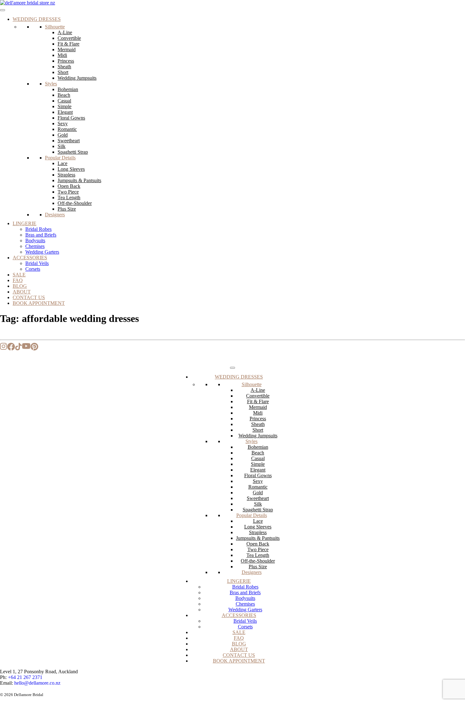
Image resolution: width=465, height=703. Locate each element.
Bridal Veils (37, 263)
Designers (55, 214)
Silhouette (55, 26)
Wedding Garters (42, 252)
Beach (64, 95)
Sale (19, 274)
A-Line (65, 32)
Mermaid (67, 49)
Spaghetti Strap (73, 152)
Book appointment (39, 303)
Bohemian (68, 89)
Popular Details (60, 157)
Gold (63, 135)
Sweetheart (69, 140)
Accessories (30, 257)
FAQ (18, 280)
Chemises (35, 246)
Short (63, 72)
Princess (66, 61)
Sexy (63, 123)
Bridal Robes (38, 229)
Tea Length (69, 197)
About (22, 291)
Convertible (69, 38)
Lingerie (24, 223)
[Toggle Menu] (2, 10)
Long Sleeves (71, 169)
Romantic (67, 129)
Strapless (66, 174)
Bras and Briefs (40, 234)
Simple (64, 106)
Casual (64, 100)
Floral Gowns (71, 117)
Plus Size (67, 209)
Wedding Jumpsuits (77, 78)
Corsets (32, 269)
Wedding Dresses (37, 19)
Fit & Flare (68, 43)
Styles (51, 83)
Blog (20, 286)
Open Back (69, 186)
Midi (62, 55)
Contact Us (29, 297)
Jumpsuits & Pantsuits (79, 180)
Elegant (65, 112)
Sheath (64, 66)
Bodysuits (35, 240)
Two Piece (68, 191)
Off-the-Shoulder (75, 203)
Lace (62, 163)
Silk (61, 146)
